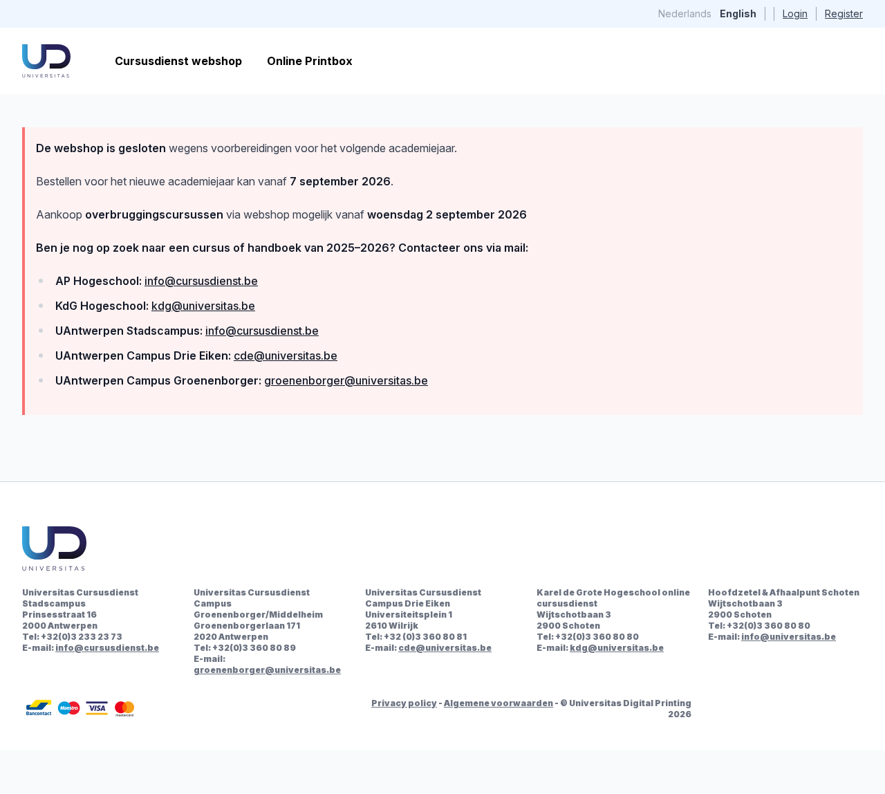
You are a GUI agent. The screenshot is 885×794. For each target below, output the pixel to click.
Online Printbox (310, 61)
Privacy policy (404, 703)
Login (795, 13)
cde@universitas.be (285, 355)
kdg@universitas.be (203, 306)
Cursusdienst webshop (178, 61)
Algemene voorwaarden (498, 703)
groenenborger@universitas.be (346, 380)
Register (844, 13)
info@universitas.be (788, 636)
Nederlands (684, 13)
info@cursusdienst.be (201, 281)
